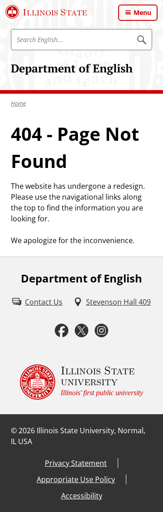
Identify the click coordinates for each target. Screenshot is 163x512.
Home (18, 103)
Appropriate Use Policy (76, 479)
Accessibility (81, 496)
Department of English (72, 68)
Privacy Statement (76, 463)
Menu (142, 12)
